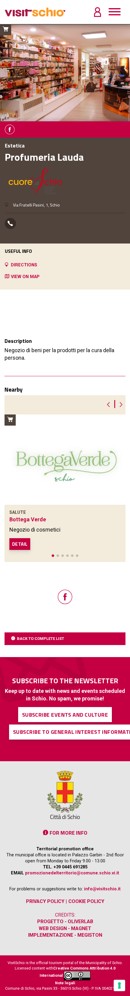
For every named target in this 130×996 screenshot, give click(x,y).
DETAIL (20, 544)
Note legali (65, 983)
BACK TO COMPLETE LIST (40, 638)
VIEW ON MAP (25, 276)
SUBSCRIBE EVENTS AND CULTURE (65, 715)
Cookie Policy (86, 901)
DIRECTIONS (24, 265)
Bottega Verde (27, 519)
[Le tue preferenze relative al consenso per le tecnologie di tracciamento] (119, 985)
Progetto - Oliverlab (65, 921)
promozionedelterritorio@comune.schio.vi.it (72, 873)
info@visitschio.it (102, 889)
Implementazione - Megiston (65, 935)
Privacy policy (45, 901)
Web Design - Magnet (65, 928)
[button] (53, 555)
